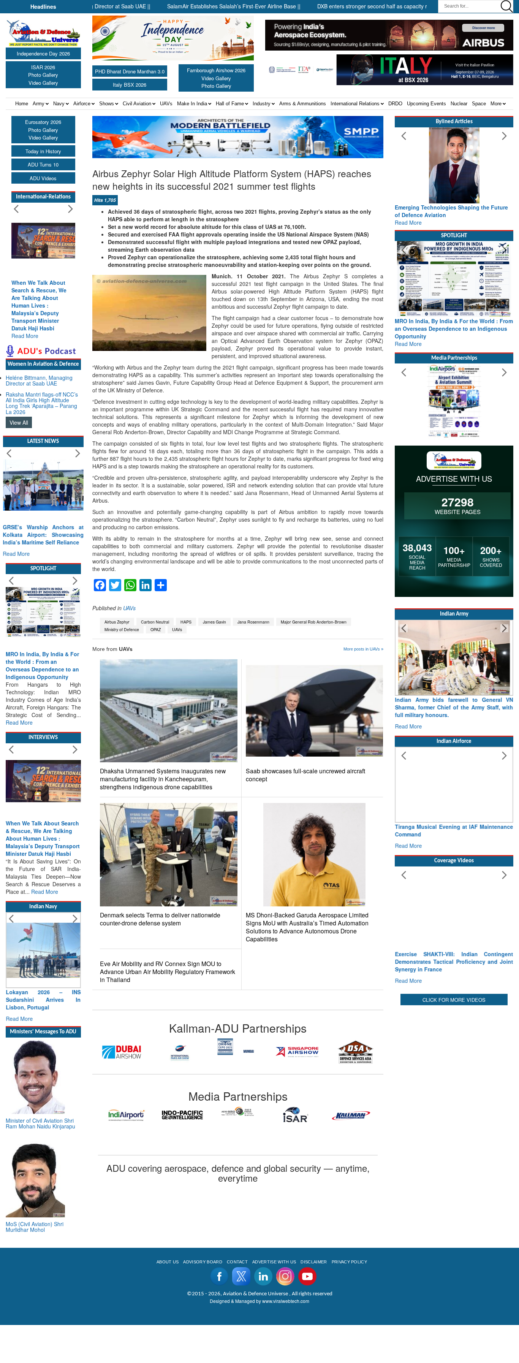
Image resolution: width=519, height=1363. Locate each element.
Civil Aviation (137, 103)
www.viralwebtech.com (285, 1301)
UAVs (166, 103)
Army (38, 103)
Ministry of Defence (121, 629)
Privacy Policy (349, 1262)
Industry (262, 103)
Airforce (81, 103)
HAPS (185, 622)
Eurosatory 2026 (43, 121)
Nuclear (459, 103)
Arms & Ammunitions (302, 103)
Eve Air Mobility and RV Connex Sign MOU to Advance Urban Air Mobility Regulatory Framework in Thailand (167, 972)
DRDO (395, 103)
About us (168, 1262)
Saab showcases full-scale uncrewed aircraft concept (305, 775)
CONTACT (237, 1262)
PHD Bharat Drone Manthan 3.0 (130, 71)
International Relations (355, 103)
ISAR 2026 (43, 67)
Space (479, 103)
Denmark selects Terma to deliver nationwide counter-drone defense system (160, 919)
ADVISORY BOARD (202, 1262)
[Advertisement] (454, 1054)
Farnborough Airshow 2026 (216, 70)
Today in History (43, 151)
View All (18, 422)
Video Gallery (43, 82)
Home (21, 103)
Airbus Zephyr (117, 622)
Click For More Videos (454, 999)
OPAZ (155, 629)
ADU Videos (43, 178)
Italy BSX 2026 (129, 84)
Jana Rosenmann (253, 622)
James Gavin (214, 622)
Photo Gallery (43, 74)
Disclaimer (314, 1262)
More (496, 103)
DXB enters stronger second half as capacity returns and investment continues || (381, 6)
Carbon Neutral (155, 622)
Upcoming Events (426, 103)
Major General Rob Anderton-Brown (314, 622)
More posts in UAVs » (363, 649)
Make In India (192, 103)
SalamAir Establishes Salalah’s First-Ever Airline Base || (201, 6)
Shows (106, 103)
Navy (59, 103)
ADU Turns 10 (43, 164)
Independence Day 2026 (43, 53)
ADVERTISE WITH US (274, 1262)
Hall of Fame (230, 103)
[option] (121, 1052)
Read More (24, 336)
